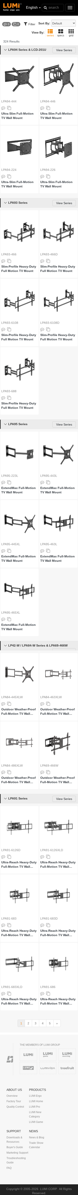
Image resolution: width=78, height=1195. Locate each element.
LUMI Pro (34, 1106)
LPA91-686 (47, 987)
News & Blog (36, 1137)
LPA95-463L (48, 544)
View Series (64, 50)
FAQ (8, 1168)
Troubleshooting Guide (16, 1160)
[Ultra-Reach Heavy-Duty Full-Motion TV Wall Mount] (19, 827)
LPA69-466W (49, 765)
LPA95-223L (9, 475)
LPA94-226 (47, 169)
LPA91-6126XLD (51, 850)
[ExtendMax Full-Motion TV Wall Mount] (19, 453)
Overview (12, 1095)
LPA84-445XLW (12, 697)
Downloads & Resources (14, 1139)
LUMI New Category (35, 1114)
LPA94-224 (8, 169)
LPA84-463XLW (51, 697)
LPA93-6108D (49, 322)
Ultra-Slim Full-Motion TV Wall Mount (17, 116)
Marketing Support (17, 1152)
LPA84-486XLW (12, 765)
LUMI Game (36, 1122)
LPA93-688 (8, 391)
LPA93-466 (8, 254)
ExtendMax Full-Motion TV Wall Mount (18, 490)
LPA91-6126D (10, 850)
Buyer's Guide (14, 1147)
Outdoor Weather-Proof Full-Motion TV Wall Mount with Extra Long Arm (18, 712)
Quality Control (15, 1106)
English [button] (32, 7)
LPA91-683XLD (11, 987)
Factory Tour (13, 1101)
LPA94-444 (8, 101)
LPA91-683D (49, 918)
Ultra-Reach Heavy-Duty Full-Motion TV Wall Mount (19, 865)
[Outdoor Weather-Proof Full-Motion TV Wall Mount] (58, 743)
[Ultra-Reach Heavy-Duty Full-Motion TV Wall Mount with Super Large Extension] (58, 827)
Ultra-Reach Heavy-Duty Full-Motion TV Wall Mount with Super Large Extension (58, 865)
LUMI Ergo (35, 1095)
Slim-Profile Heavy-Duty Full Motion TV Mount (18, 269)
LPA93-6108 (9, 322)
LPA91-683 (8, 918)
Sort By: (44, 23)
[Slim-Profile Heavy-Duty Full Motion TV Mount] (19, 231)
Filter (31, 24)
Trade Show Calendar (36, 1145)
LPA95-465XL (10, 612)
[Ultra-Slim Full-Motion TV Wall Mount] (19, 78)
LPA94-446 (47, 101)
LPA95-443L (48, 475)
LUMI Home (36, 1101)
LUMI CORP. (48, 1189)
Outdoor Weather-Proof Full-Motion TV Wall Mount (57, 780)
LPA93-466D (49, 254)
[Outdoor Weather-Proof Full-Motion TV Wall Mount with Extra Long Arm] (19, 674)
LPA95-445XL (10, 544)
